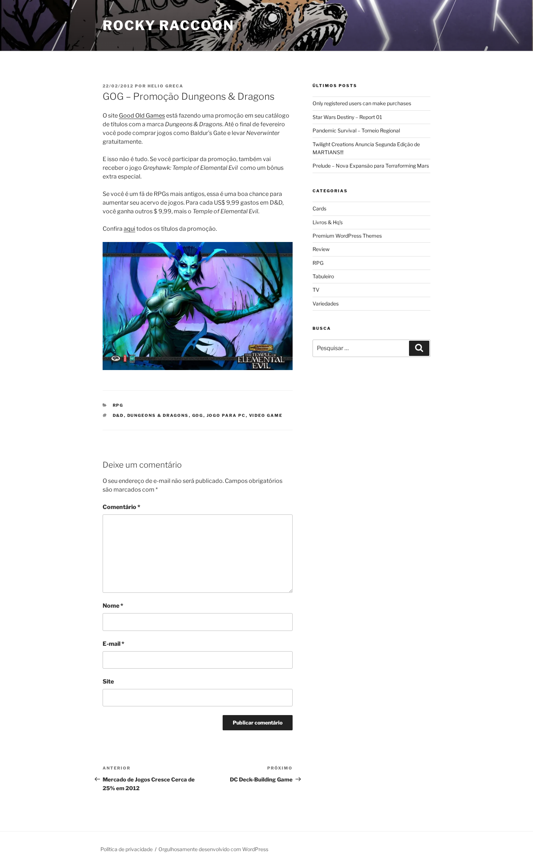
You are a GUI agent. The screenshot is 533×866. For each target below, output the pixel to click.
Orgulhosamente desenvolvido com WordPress (213, 849)
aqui (129, 228)
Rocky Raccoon (168, 25)
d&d (118, 415)
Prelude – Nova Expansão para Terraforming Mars (371, 166)
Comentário (121, 507)
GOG (197, 415)
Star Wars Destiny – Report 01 (347, 117)
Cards (319, 208)
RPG (118, 405)
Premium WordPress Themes (347, 236)
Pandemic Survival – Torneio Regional (356, 130)
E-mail (113, 643)
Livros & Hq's (328, 222)
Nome (113, 605)
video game (266, 415)
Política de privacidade (126, 849)
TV (316, 290)
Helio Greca (165, 86)
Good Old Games (142, 115)
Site (108, 681)
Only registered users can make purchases (362, 103)
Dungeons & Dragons (158, 415)
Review (321, 249)
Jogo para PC (226, 415)
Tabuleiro (323, 276)
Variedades (326, 303)
